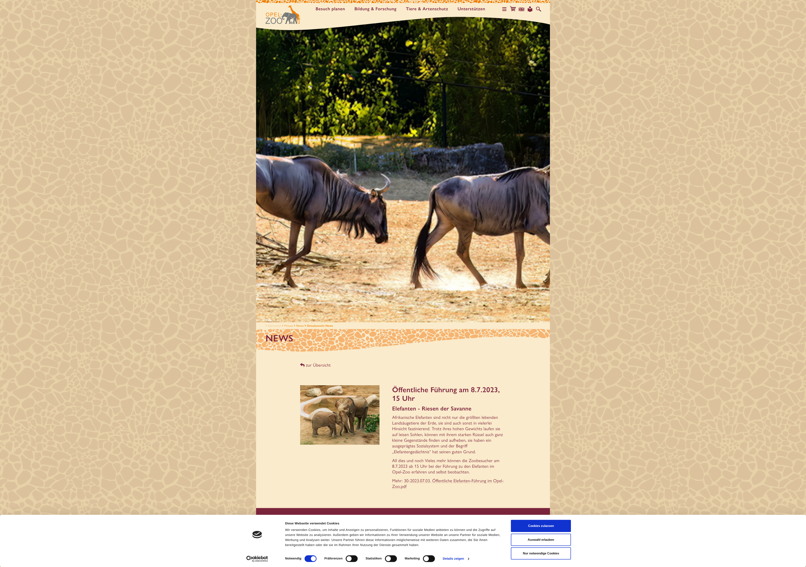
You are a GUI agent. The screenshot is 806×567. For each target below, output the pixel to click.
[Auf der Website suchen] (539, 9)
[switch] (352, 558)
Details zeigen (453, 558)
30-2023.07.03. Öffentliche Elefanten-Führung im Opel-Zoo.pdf (448, 483)
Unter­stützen (471, 9)
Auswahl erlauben (541, 539)
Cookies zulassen (541, 526)
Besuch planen (330, 9)
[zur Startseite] (283, 14)
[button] (513, 9)
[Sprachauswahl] (522, 9)
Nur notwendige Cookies (541, 553)
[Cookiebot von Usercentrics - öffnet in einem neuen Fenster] (257, 559)
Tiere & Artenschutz (427, 9)
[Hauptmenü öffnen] (504, 9)
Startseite (274, 326)
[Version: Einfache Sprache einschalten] (530, 9)
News (300, 326)
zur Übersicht (318, 365)
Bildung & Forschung (375, 9)
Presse (288, 326)
